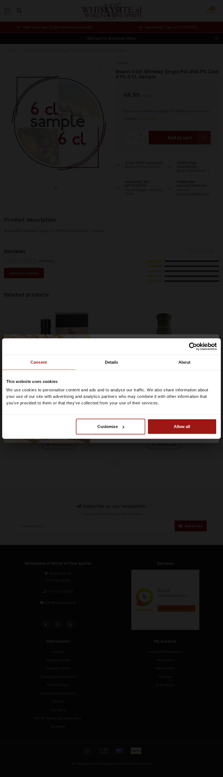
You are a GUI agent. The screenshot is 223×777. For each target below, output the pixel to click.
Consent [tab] (38, 362)
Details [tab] (111, 362)
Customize (107, 426)
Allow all (182, 426)
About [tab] (184, 362)
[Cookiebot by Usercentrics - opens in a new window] (193, 346)
